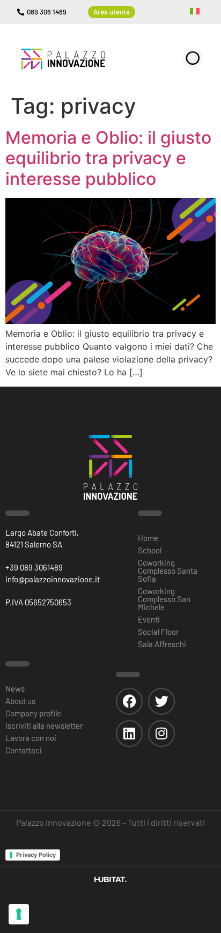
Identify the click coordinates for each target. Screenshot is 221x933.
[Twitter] (161, 701)
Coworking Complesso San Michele (164, 599)
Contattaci (23, 750)
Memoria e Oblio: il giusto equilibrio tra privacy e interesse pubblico (108, 158)
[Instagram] (161, 733)
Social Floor (158, 631)
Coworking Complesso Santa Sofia (167, 570)
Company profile (33, 713)
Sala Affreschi (162, 644)
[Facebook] (129, 701)
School (149, 550)
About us (20, 701)
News (15, 688)
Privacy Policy (36, 854)
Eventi (149, 619)
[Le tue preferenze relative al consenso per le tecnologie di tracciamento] (19, 914)
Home (148, 538)
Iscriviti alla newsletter (44, 725)
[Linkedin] (129, 733)
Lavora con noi (30, 738)
